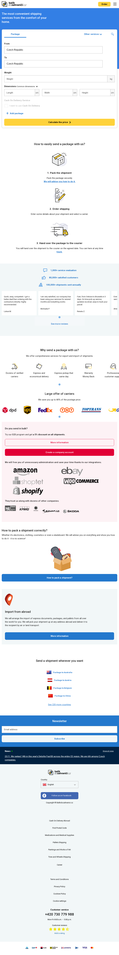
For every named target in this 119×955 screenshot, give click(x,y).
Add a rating (59, 933)
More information (60, 442)
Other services (91, 34)
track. (59, 252)
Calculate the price (58, 122)
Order (104, 4)
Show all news (108, 751)
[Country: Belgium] (49, 688)
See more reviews (59, 324)
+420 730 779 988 (59, 914)
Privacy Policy (59, 886)
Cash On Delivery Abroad (59, 821)
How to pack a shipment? (59, 577)
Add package (14, 113)
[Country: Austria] (50, 680)
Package (15, 34)
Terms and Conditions (59, 879)
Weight (7, 72)
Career (59, 865)
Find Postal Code (59, 828)
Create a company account (60, 452)
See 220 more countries (59, 704)
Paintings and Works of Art (59, 850)
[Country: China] (50, 696)
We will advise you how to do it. (59, 181)
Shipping (62, 842)
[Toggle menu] (115, 4)
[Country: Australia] (49, 672)
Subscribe (59, 738)
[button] (48, 784)
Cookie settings (59, 901)
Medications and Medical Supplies (59, 835)
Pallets (55, 842)
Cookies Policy (59, 894)
